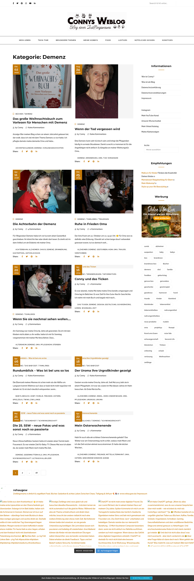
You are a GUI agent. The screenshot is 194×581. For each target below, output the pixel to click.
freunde (48, 396)
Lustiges (122, 40)
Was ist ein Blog (148, 82)
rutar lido (168, 333)
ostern (56, 396)
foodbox (147, 275)
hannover (163, 293)
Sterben (57, 345)
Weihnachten (164, 357)
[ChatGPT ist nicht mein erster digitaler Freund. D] (121, 523)
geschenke (148, 287)
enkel (100, 396)
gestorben (102, 249)
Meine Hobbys (90, 40)
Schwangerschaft (48, 421)
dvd (158, 270)
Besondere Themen (66, 40)
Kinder (159, 299)
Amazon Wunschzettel (151, 121)
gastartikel (19, 253)
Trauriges (104, 219)
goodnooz (148, 293)
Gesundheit (31, 421)
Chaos (43, 249)
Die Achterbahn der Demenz (34, 224)
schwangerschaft (22, 458)
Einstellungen (141, 578)
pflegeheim (46, 345)
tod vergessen (110, 158)
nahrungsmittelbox (152, 316)
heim (110, 249)
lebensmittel (165, 304)
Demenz (28, 114)
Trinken (163, 345)
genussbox (164, 281)
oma (100, 158)
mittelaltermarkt (115, 454)
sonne (106, 458)
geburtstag (162, 275)
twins (26, 400)
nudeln (166, 322)
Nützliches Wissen (145, 40)
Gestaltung (111, 304)
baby (162, 252)
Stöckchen (148, 345)
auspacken (148, 252)
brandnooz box (150, 264)
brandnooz (158, 258)
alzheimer (34, 249)
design (100, 304)
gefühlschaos (33, 253)
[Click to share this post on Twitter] (27, 151)
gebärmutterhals (33, 455)
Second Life (170, 339)
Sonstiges (167, 40)
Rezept (171, 328)
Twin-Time (43, 40)
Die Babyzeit (31, 366)
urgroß (91, 400)
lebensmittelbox (151, 310)
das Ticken (82, 304)
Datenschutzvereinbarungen (153, 93)
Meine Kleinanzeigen (150, 132)
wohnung (87, 308)
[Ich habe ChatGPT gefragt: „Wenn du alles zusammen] (171, 523)
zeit (94, 308)
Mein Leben (25, 40)
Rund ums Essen (151, 333)
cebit (33, 396)
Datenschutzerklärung (151, 87)
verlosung (148, 357)
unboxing (148, 351)
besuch (26, 396)
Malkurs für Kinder (149, 173)
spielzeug (18, 400)
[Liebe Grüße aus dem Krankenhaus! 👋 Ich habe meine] (23, 523)
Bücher (19, 114)
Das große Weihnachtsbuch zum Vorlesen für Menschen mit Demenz (40, 120)
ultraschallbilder (41, 458)
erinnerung (92, 158)
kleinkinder (148, 304)
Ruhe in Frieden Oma (91, 224)
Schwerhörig (124, 304)
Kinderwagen (115, 396)
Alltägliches (84, 421)
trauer (122, 249)
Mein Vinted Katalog (150, 126)
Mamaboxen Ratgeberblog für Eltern (157, 180)
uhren (78, 308)
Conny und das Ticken (91, 279)
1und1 (146, 246)
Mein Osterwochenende (93, 425)
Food (108, 40)
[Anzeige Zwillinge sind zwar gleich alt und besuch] (72, 523)
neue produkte (150, 322)
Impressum (146, 98)
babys (19, 396)
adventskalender (25, 148)
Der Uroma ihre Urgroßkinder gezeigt (103, 370)
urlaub (161, 351)
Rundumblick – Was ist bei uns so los (41, 370)
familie (39, 396)
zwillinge (35, 400)
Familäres (92, 219)
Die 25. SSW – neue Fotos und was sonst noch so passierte (39, 427)
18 (36, 473)
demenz (38, 148)
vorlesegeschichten (53, 148)
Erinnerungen (94, 274)
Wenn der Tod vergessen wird (97, 129)
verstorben (81, 253)
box (145, 258)
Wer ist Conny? (147, 77)
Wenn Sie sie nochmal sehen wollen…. (42, 319)
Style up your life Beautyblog (154, 187)
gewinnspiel (165, 287)
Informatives (109, 274)
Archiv (147, 145)
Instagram (145, 110)
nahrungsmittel (170, 310)
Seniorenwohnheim (92, 458)
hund (175, 293)
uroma (99, 400)
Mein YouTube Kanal (150, 115)
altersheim (21, 345)
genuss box (148, 281)
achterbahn (22, 249)
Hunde (147, 299)
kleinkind (172, 299)
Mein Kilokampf (148, 183)
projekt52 (158, 328)
